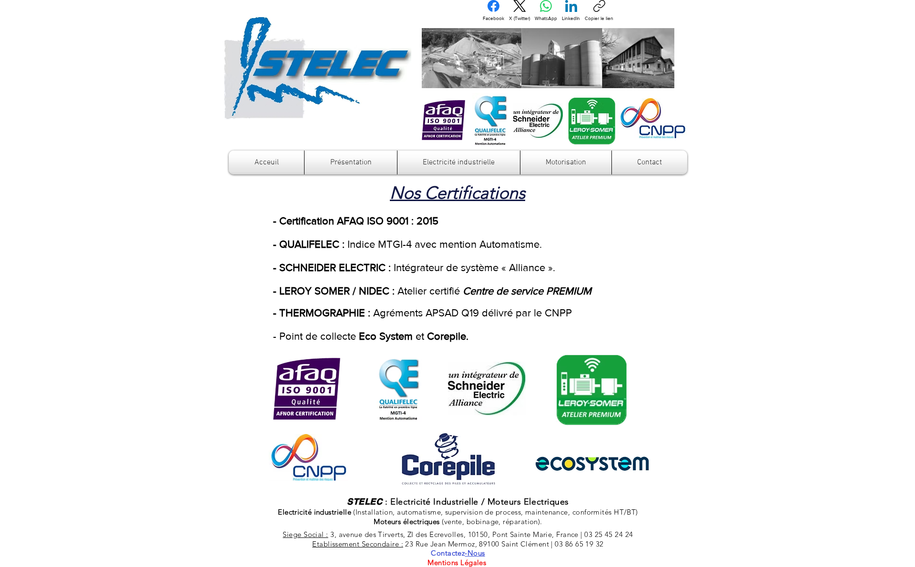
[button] (351, 162)
